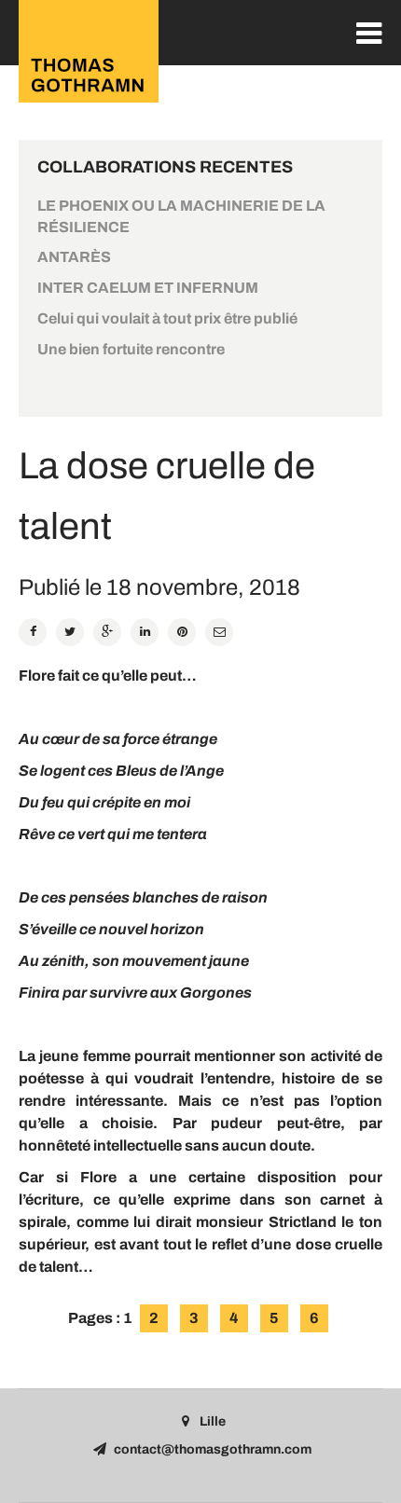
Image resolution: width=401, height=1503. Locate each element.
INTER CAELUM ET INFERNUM (147, 288)
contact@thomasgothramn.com (212, 1449)
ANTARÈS (74, 257)
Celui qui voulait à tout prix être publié (167, 318)
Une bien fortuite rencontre (131, 349)
